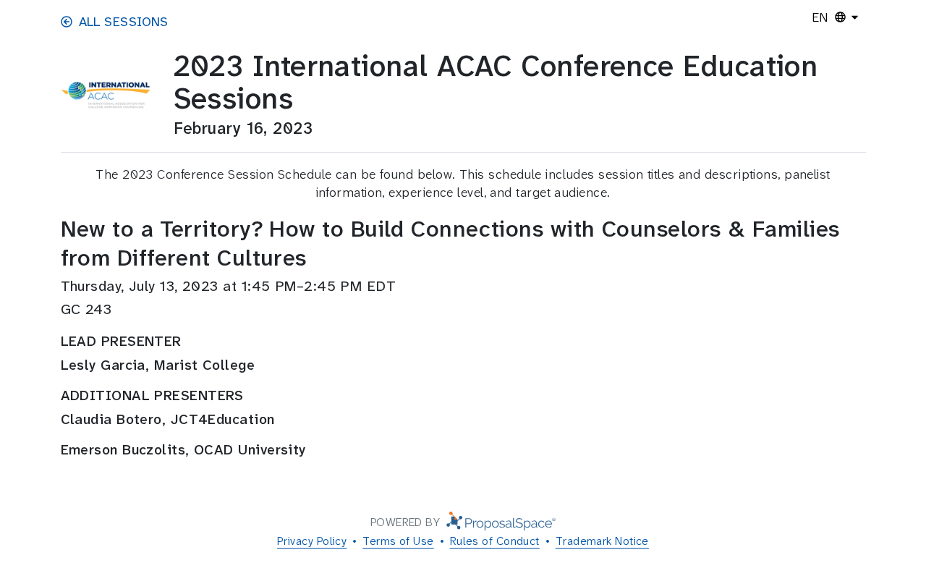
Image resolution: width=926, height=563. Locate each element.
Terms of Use (397, 541)
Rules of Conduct (495, 541)
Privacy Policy (312, 541)
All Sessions (124, 21)
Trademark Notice (602, 541)
